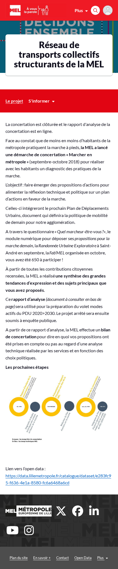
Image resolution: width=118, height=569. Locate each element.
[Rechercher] (95, 10)
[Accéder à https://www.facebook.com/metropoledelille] (78, 510)
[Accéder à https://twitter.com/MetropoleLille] (61, 510)
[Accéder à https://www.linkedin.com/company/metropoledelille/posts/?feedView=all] (94, 510)
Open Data (83, 558)
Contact (62, 558)
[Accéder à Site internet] (28, 510)
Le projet (14, 100)
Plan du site (19, 558)
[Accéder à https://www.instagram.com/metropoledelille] (29, 530)
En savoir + (42, 558)
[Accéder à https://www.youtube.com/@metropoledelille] (12, 530)
